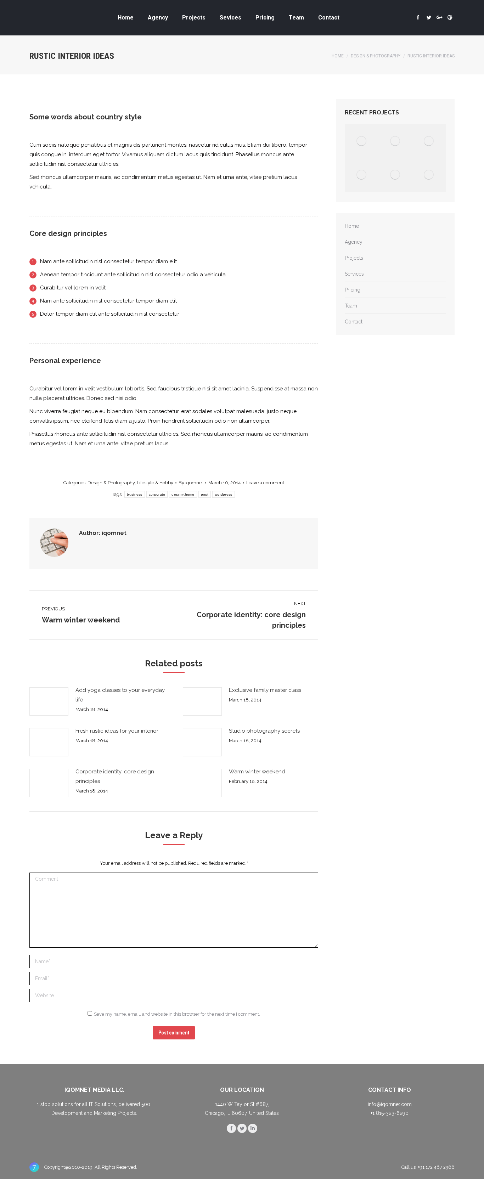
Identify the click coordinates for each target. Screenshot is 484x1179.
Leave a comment (265, 482)
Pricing (352, 290)
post (204, 494)
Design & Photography (375, 55)
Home (338, 55)
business (134, 494)
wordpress (223, 494)
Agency (353, 242)
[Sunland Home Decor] (395, 141)
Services (354, 274)
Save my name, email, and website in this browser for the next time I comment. (177, 1014)
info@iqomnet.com (390, 1104)
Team (351, 306)
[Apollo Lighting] (361, 141)
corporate (157, 494)
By (191, 482)
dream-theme (182, 494)
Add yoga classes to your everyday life (120, 695)
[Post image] (48, 701)
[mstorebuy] (429, 141)
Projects (354, 258)
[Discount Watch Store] (429, 175)
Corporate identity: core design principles (114, 776)
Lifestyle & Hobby (155, 482)
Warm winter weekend (257, 771)
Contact (353, 322)
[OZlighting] (395, 175)
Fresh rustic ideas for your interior (116, 731)
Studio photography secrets (264, 731)
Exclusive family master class (265, 690)
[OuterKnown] (361, 175)
